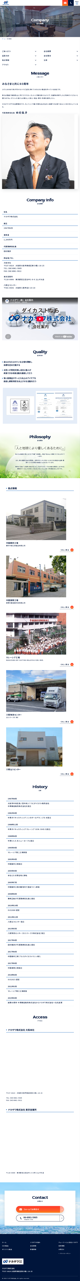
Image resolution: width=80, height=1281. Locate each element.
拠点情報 (5, 60)
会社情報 (33, 1246)
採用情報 (62, 1246)
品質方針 (5, 55)
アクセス (5, 64)
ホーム (4, 1242)
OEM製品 (5, 1246)
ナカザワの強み (35, 1242)
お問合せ (61, 1249)
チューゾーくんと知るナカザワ (68, 1242)
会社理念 (47, 55)
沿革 (45, 60)
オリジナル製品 (7, 1249)
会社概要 (47, 51)
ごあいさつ (6, 51)
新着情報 (33, 1249)
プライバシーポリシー (65, 1253)
